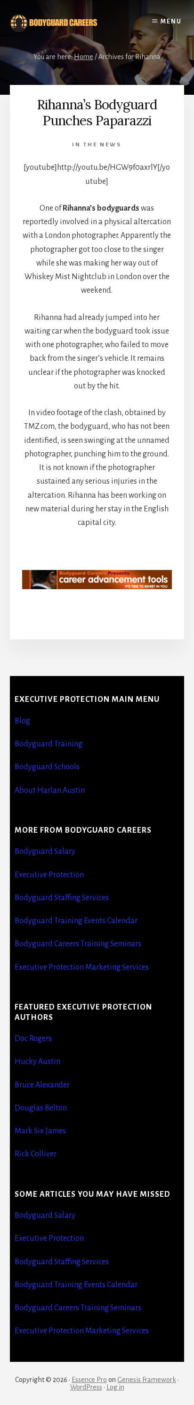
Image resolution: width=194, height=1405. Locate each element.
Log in (115, 1387)
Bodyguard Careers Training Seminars (78, 944)
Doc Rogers (33, 1038)
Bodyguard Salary (45, 851)
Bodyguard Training (48, 744)
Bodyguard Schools (47, 767)
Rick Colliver (36, 1154)
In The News (96, 145)
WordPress (86, 1387)
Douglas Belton (41, 1108)
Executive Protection (49, 875)
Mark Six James (40, 1131)
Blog (22, 721)
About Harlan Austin (50, 790)
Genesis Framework (146, 1379)
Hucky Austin (37, 1061)
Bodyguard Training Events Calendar (76, 921)
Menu (171, 21)
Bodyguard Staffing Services (62, 898)
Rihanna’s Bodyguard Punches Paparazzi (97, 112)
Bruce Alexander (42, 1085)
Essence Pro (89, 1379)
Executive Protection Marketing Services (82, 967)
